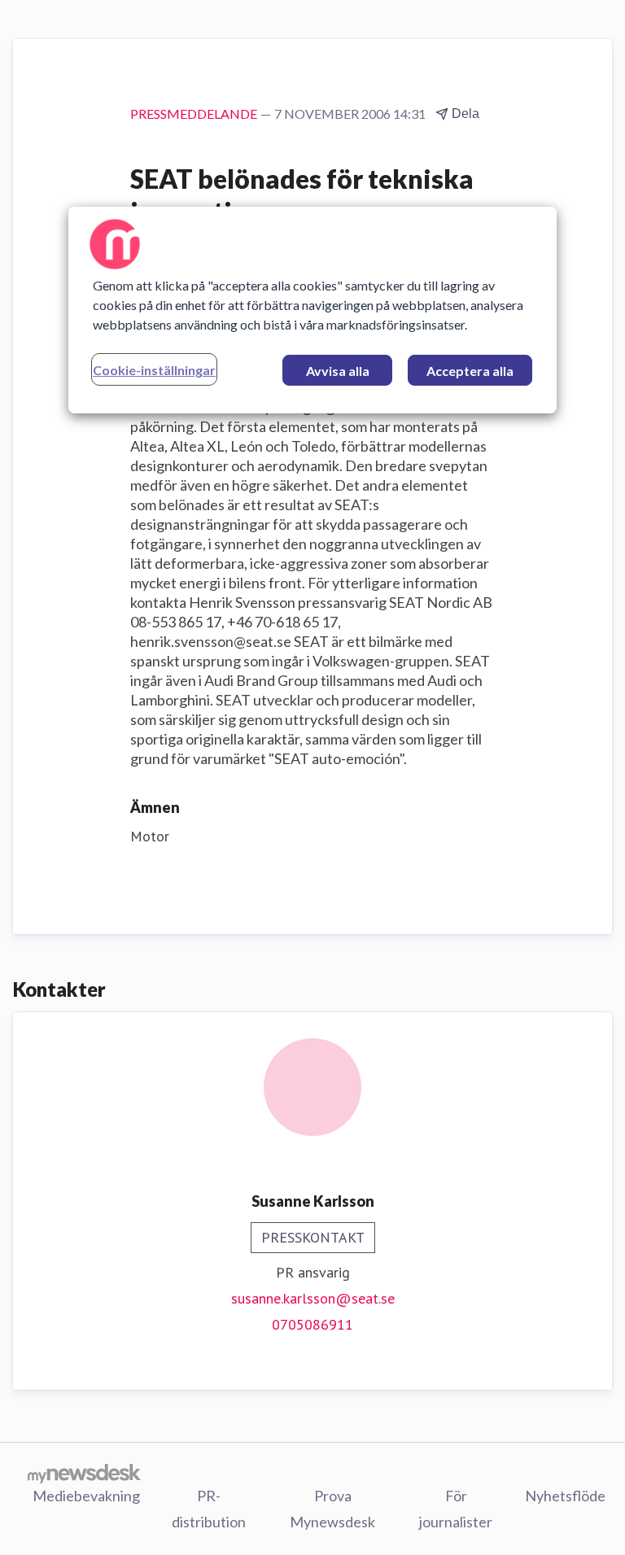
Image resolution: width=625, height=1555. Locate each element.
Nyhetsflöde (565, 1496)
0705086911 (312, 1324)
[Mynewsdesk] (84, 1472)
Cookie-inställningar (154, 370)
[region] (312, 310)
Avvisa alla (337, 370)
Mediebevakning (86, 1496)
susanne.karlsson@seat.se (313, 1298)
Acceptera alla (470, 370)
